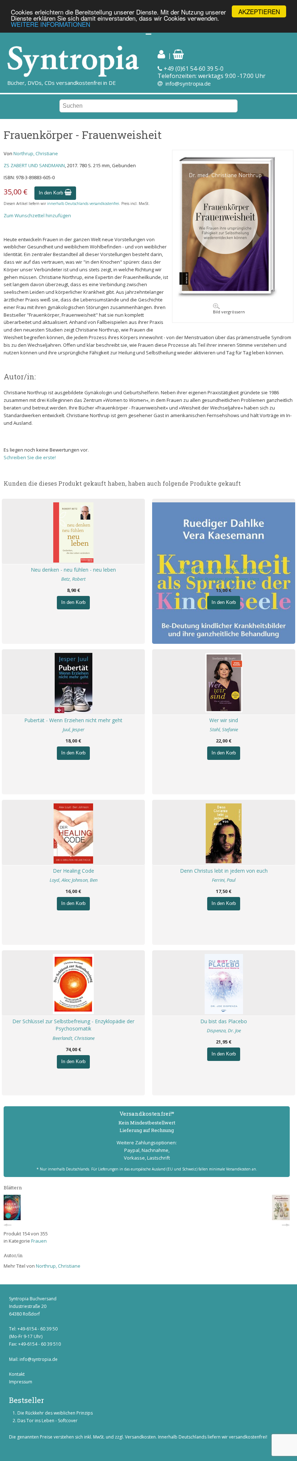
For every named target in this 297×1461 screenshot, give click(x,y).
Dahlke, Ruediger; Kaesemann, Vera (224, 579)
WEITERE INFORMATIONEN (50, 24)
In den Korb (51, 193)
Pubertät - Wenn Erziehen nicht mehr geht (73, 720)
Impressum (20, 1382)
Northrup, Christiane (35, 153)
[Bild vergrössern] (232, 297)
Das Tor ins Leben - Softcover (47, 1420)
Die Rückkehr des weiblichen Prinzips (55, 1413)
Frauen (39, 1241)
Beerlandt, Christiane (74, 1038)
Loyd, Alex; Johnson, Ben (73, 880)
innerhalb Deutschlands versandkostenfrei (83, 203)
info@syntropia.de (188, 83)
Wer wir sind (223, 720)
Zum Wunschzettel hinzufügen (37, 215)
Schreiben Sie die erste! (30, 457)
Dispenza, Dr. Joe (224, 1030)
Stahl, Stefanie (224, 729)
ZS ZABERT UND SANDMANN (34, 165)
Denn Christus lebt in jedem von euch (224, 870)
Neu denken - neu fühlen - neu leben (73, 569)
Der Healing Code (73, 870)
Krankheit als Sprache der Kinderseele (224, 569)
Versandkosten (140, 1437)
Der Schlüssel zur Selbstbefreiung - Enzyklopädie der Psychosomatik (73, 1025)
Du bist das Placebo (223, 1021)
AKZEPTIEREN (259, 11)
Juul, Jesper (73, 729)
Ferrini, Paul (223, 880)
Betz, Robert (73, 579)
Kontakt (17, 1374)
